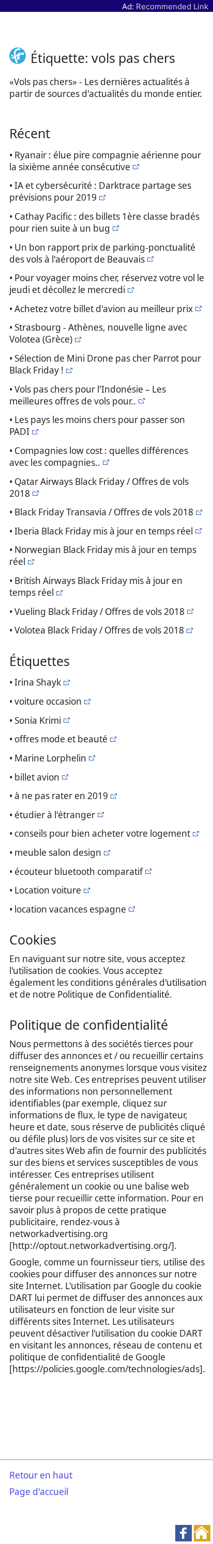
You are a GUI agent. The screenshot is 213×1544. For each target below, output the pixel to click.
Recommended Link (172, 6)
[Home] (20, 58)
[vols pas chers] (134, 167)
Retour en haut (40, 1475)
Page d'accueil (38, 1492)
